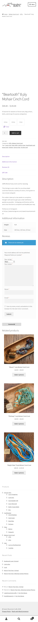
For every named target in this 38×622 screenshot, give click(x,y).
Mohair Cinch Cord (14, 14)
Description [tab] (6, 156)
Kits (9, 510)
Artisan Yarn (7, 492)
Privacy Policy (6, 611)
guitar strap (21, 145)
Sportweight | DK (13, 501)
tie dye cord (24, 147)
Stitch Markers (12, 515)
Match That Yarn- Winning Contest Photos (16, 573)
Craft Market (7, 513)
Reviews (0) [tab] (5, 167)
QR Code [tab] (4, 172)
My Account (6, 619)
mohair (11, 147)
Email (7, 298)
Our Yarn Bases (23, 593)
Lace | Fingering (12, 494)
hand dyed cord (30, 145)
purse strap (17, 147)
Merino (10, 529)
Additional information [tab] (9, 162)
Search (19, 619)
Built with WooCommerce (20, 611)
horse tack (5, 147)
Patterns (10, 524)
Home (5, 14)
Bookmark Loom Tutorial (11, 561)
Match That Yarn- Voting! (11, 570)
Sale (5, 543)
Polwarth (11, 532)
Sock (5, 567)
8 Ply (21, 14)
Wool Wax (11, 521)
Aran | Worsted (12, 504)
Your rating (8, 259)
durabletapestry (9, 596)
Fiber (5, 527)
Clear (7, 127)
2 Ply (9, 537)
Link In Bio (7, 564)
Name (7, 289)
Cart (29, 617)
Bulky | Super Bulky (13, 507)
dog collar (15, 145)
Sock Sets (11, 497)
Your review (8, 264)
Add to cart (15, 133)
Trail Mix (10, 548)
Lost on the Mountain (14, 545)
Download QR (11, 324)
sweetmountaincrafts (10, 593)
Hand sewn (11, 518)
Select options (19, 375)
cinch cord (8, 145)
